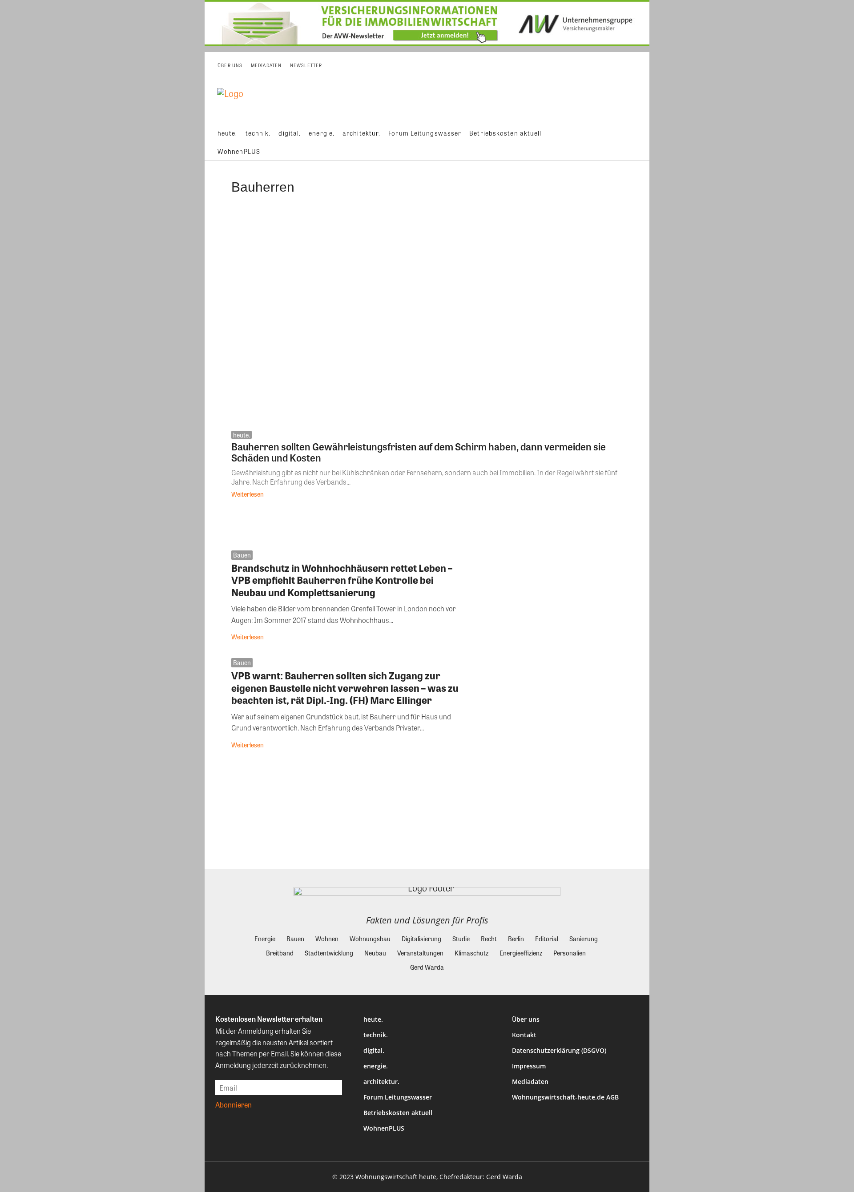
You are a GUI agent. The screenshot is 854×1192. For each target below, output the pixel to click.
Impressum (529, 1066)
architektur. (381, 1081)
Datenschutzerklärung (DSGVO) (559, 1050)
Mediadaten (530, 1081)
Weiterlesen (247, 494)
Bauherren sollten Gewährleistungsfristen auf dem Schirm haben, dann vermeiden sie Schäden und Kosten (418, 452)
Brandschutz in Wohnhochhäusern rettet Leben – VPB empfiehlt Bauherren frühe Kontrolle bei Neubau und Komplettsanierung (341, 580)
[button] (636, 142)
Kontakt (524, 1035)
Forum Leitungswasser (397, 1097)
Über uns (526, 1019)
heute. (241, 435)
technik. (375, 1035)
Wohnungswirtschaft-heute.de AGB (565, 1097)
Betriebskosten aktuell (397, 1112)
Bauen (242, 554)
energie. (375, 1066)
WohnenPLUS (383, 1128)
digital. (373, 1050)
